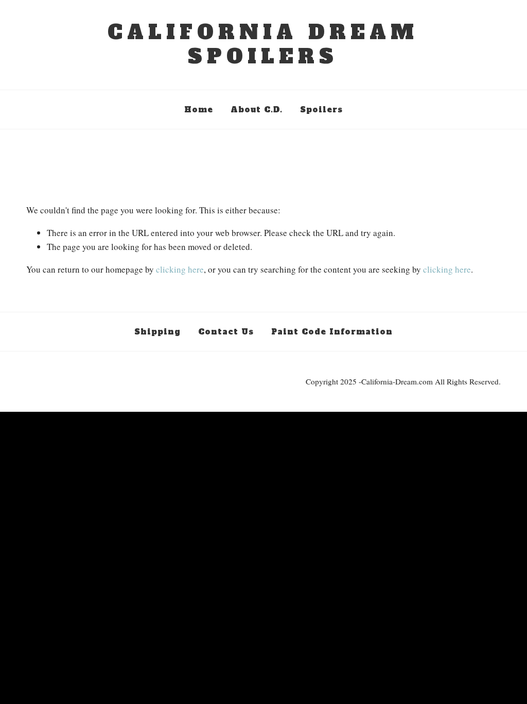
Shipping (157, 331)
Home (198, 108)
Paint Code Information (332, 331)
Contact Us (226, 331)
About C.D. (257, 108)
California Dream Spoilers (263, 44)
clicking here (180, 269)
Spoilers (321, 108)
